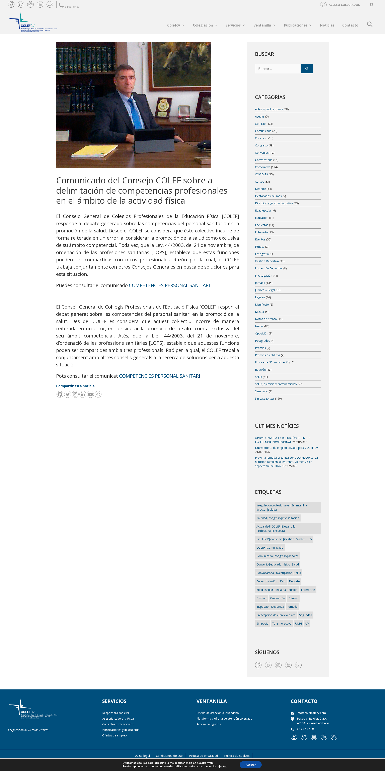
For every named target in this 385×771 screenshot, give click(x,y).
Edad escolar (263, 210)
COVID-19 (261, 174)
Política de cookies (237, 756)
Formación (308, 590)
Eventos (260, 239)
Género (293, 598)
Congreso (261, 145)
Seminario (261, 391)
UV (307, 623)
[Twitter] (67, 394)
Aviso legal (142, 756)
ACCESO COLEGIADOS (344, 5)
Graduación (277, 598)
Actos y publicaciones (269, 109)
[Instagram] (75, 394)
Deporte (260, 189)
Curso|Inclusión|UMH (270, 581)
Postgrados (262, 341)
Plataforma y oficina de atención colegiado (224, 718)
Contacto (350, 25)
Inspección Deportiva (269, 268)
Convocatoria (264, 160)
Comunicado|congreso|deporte (277, 556)
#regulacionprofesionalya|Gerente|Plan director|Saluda (282, 507)
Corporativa (262, 167)
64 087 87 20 (72, 6)
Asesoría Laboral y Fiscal (118, 718)
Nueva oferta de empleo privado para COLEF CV (286, 448)
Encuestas (261, 225)
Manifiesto (262, 304)
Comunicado (263, 131)
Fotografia (262, 254)
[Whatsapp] (98, 394)
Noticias (327, 25)
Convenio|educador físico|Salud (277, 564)
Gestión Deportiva (267, 261)
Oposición (261, 333)
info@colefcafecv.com (311, 713)
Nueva (259, 326)
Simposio (262, 623)
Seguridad (305, 615)
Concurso (261, 138)
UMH (298, 623)
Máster (259, 312)
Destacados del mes (268, 196)
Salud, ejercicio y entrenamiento (276, 384)
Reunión (260, 369)
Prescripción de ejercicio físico (276, 615)
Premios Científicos (267, 355)
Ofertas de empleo (114, 735)
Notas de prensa (266, 319)
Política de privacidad (203, 756)
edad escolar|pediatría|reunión (276, 590)
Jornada (260, 283)
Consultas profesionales (118, 724)
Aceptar (251, 765)
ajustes (222, 766)
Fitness (259, 246)
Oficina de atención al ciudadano (218, 713)
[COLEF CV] (33, 708)
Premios (260, 348)
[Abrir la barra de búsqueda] (369, 24)
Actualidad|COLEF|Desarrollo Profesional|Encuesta (276, 529)
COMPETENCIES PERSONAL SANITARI (169, 285)
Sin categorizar (264, 398)
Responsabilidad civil (115, 713)
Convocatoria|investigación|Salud (278, 573)
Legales (260, 297)
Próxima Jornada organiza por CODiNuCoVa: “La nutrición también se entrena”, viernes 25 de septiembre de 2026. (286, 462)
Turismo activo (282, 623)
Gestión (261, 598)
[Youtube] (90, 394)
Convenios (262, 152)
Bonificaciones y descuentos (120, 730)
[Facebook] (60, 394)
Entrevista (261, 232)
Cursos (259, 181)
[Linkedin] (82, 394)
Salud (258, 377)
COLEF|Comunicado (269, 547)
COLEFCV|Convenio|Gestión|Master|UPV (284, 539)
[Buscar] (307, 69)
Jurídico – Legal (265, 290)
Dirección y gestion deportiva (274, 203)
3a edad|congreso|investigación (277, 518)
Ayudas (259, 116)
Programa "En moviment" (272, 362)
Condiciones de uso (169, 756)
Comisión (261, 124)
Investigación (263, 275)
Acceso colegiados (209, 724)
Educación (261, 218)
